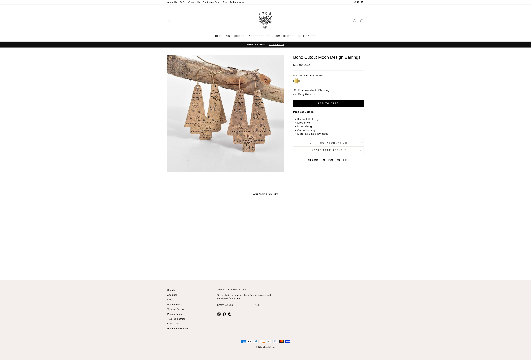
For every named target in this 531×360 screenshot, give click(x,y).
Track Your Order (211, 2)
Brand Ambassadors (177, 328)
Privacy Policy (174, 314)
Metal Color (308, 75)
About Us (172, 2)
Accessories (259, 36)
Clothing (222, 36)
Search (171, 290)
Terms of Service (176, 309)
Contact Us (194, 2)
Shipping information (328, 143)
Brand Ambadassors (233, 2)
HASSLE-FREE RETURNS (328, 150)
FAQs (183, 2)
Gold (296, 81)
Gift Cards (307, 36)
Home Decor (284, 36)
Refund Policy (174, 304)
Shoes (239, 36)
